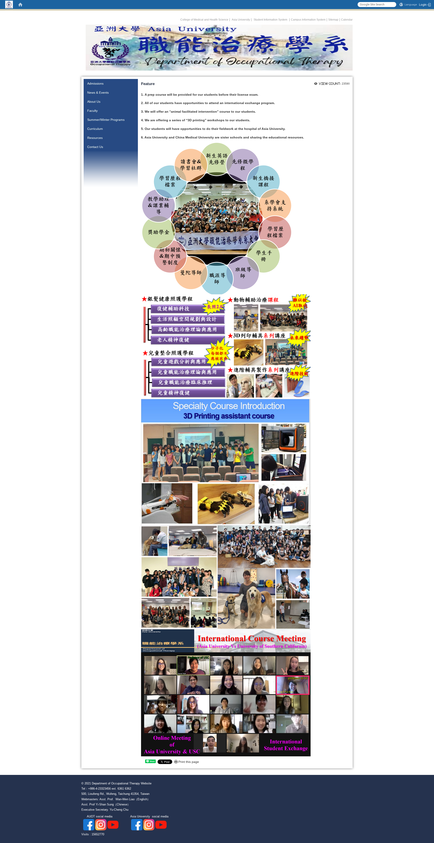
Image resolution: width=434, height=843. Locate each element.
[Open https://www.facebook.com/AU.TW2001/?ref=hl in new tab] (136, 824)
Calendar (347, 19)
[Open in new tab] (112, 824)
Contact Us (95, 147)
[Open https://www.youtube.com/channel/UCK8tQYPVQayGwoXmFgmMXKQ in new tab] (160, 824)
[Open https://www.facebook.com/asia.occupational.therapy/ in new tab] (88, 824)
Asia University (240, 19)
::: (178, 19)
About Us (93, 101)
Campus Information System (308, 19)
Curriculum (95, 129)
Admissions (95, 83)
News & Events (98, 92)
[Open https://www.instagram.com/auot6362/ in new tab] (100, 824)
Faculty (92, 110)
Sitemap (333, 19)
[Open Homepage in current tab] (20, 4)
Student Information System (270, 19)
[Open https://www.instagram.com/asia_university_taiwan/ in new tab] (148, 824)
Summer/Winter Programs (106, 119)
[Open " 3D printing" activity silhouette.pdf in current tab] (226, 462)
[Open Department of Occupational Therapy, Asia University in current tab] (217, 47)
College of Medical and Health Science (204, 19)
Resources (95, 138)
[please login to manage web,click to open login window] (9, 4)
